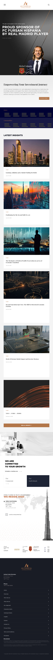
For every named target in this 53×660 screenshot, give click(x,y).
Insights (6, 616)
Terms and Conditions (9, 631)
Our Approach (7, 605)
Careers (6, 620)
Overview (6, 594)
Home (5, 590)
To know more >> (44, 98)
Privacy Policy (7, 628)
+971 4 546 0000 (8, 585)
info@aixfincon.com (11, 507)
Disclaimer (6, 635)
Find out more (5, 59)
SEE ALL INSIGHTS (25, 425)
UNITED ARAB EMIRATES (15, 514)
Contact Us (6, 624)
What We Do (7, 601)
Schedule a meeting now (11, 471)
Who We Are (7, 597)
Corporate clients (8, 609)
